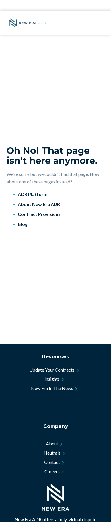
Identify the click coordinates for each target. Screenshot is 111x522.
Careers (52, 471)
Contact (52, 462)
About (52, 443)
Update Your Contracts (52, 369)
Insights (52, 378)
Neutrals (52, 452)
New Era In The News (52, 388)
